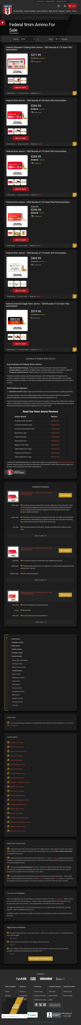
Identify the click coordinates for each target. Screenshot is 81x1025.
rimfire (56, 878)
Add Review (42, 58)
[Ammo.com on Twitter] (40, 1005)
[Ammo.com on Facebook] (36, 1005)
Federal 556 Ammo (16, 760)
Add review (65, 495)
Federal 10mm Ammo (17, 809)
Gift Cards (52, 991)
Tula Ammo (16, 681)
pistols (41, 878)
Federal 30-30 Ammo (17, 787)
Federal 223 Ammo (16, 756)
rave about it (59, 899)
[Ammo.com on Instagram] (44, 1005)
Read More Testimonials (40, 959)
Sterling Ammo (17, 664)
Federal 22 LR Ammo (17, 747)
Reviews (42, 109)
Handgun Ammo (17, 642)
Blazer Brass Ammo (19, 667)
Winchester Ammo (18, 677)
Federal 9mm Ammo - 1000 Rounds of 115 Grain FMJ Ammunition (36, 549)
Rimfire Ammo (17, 649)
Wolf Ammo (16, 684)
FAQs (50, 1000)
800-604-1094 (51, 1)
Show (51, 39)
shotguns (54, 858)
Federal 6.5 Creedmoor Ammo (20, 782)
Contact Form (62, 1)
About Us (23, 991)
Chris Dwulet (19, 473)
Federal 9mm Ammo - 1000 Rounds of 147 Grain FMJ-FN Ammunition (36, 593)
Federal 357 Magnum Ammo (19, 800)
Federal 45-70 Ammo (17, 791)
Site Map (8, 996)
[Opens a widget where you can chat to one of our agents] (14, 1007)
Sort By (16, 39)
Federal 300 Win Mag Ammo (19, 818)
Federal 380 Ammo (16, 769)
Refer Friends (53, 996)
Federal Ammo (41, 17)
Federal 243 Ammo (16, 813)
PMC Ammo (16, 674)
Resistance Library (40, 1000)
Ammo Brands (42, 11)
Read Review (55, 421)
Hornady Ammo (17, 702)
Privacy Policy (67, 996)
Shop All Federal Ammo (18, 831)
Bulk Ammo (53, 11)
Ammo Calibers (30, 11)
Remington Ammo (18, 691)
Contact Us (23, 996)
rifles (46, 858)
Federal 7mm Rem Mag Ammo (20, 822)
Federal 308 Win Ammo (18, 773)
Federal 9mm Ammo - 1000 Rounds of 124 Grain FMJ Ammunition (36, 493)
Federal (39, 93)
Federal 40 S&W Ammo (17, 795)
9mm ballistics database (66, 462)
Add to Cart (20, 87)
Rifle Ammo (16, 646)
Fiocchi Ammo (17, 688)
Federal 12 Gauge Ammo (18, 751)
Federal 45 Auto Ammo (17, 764)
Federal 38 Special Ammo (18, 804)
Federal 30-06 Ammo (17, 778)
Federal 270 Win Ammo (18, 826)
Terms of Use (67, 991)
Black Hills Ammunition (20, 660)
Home (17, 17)
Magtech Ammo (17, 698)
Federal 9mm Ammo (56, 17)
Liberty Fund (38, 991)
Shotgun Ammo (17, 653)
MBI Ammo (16, 695)
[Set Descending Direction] (37, 39)
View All (15, 705)
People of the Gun (40, 996)
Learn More (14, 725)
